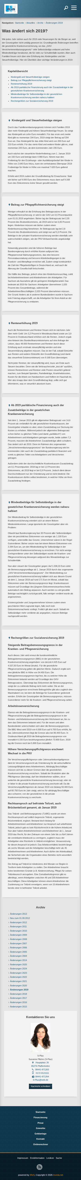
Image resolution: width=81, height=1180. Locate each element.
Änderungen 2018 (18, 994)
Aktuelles (30, 23)
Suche (59, 1158)
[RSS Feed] (39, 1167)
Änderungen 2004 (18, 956)
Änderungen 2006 (18, 947)
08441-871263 (42, 1069)
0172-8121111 (42, 1073)
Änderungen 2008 (18, 939)
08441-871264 (42, 1076)
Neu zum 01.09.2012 (20, 918)
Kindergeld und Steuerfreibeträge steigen (30, 77)
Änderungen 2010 (18, 931)
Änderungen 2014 (18, 960)
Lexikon (50, 1158)
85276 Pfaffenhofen (40, 1066)
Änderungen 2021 (18, 981)
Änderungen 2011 (18, 926)
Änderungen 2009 (18, 935)
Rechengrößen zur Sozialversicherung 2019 (32, 101)
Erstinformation (37, 1158)
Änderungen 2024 (18, 968)
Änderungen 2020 (18, 985)
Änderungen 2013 (18, 914)
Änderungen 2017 (18, 998)
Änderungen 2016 (18, 1002)
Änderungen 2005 (18, 952)
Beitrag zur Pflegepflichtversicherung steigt (31, 80)
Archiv (40, 23)
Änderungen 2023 (18, 973)
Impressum (22, 1158)
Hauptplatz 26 (42, 1062)
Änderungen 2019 (19, 989)
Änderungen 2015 (18, 1006)
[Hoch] (9, 121)
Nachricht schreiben (40, 1086)
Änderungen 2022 (18, 977)
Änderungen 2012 (18, 922)
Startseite (19, 23)
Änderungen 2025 (18, 964)
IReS (32, 1175)
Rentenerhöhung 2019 (21, 84)
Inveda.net (58, 1175)
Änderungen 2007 (18, 943)
